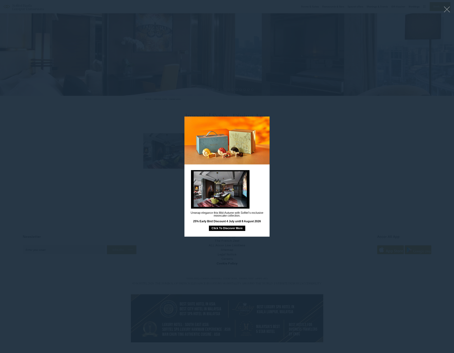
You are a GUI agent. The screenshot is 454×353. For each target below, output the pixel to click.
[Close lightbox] (447, 9)
